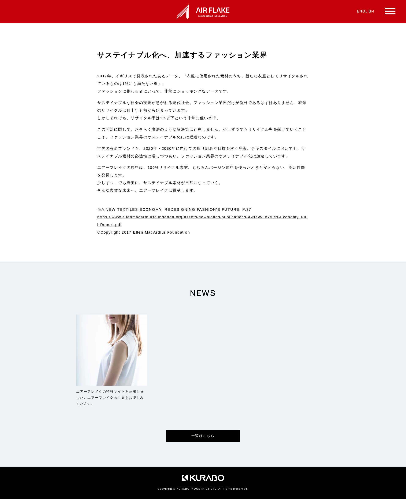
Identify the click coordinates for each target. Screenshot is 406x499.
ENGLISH (365, 11)
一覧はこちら (203, 436)
